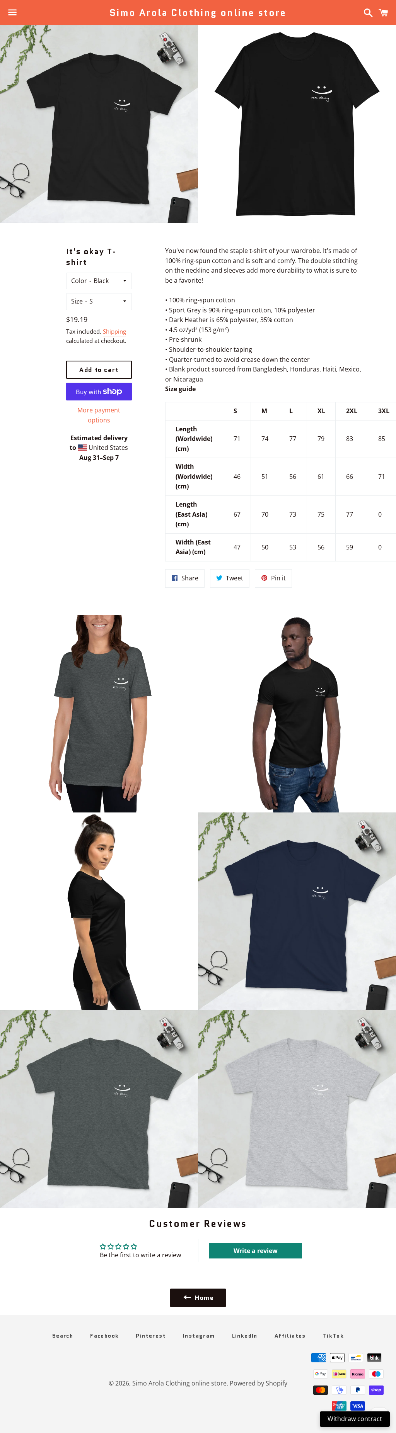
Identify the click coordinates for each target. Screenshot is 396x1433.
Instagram (199, 1336)
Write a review (256, 1250)
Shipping (114, 331)
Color (79, 280)
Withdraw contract (355, 1418)
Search (62, 1336)
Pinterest (151, 1336)
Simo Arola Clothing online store (198, 12)
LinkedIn (245, 1336)
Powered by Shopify (258, 1383)
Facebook (104, 1336)
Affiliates (290, 1336)
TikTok (333, 1336)
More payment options (98, 415)
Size (77, 301)
